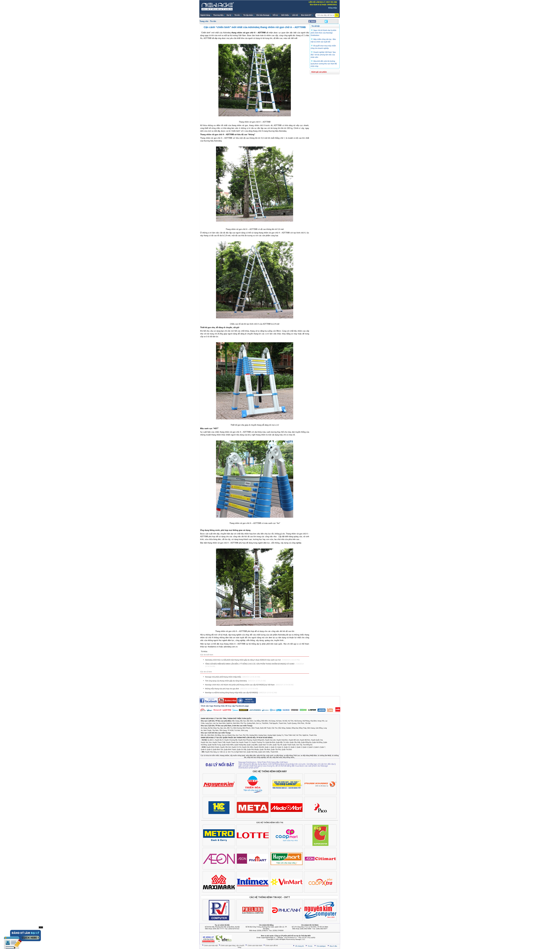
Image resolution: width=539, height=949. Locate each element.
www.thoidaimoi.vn (290, 937)
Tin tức (237, 15)
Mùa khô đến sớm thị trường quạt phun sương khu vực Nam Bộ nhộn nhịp (324, 63)
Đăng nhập (332, 8)
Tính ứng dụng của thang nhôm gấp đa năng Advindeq (235, 681)
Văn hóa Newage (263, 15)
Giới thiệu (285, 15)
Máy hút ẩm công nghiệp (307, 937)
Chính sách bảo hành (255, 945)
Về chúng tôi (299, 946)
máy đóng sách (288, 757)
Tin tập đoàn (248, 15)
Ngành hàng (205, 15)
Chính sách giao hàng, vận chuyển (233, 945)
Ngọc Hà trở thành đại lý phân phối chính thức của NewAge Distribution (323, 32)
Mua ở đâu (333, 946)
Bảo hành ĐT (306, 15)
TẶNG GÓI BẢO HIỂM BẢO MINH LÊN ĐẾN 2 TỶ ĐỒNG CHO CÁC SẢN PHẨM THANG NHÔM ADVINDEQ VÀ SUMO (254, 665)
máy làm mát (277, 757)
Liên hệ (295, 15)
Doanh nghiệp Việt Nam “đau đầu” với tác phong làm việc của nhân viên (323, 54)
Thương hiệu (218, 15)
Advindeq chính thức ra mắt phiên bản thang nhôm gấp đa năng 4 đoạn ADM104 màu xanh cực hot (252, 660)
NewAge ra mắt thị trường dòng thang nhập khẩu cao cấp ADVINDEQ (241, 693)
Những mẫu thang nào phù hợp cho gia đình (231, 689)
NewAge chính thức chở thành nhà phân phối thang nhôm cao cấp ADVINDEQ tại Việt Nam (249, 685)
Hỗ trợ (275, 15)
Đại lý (229, 15)
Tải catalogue (321, 946)
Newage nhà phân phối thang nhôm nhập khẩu (232, 677)
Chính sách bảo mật (211, 945)
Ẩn (41, 927)
